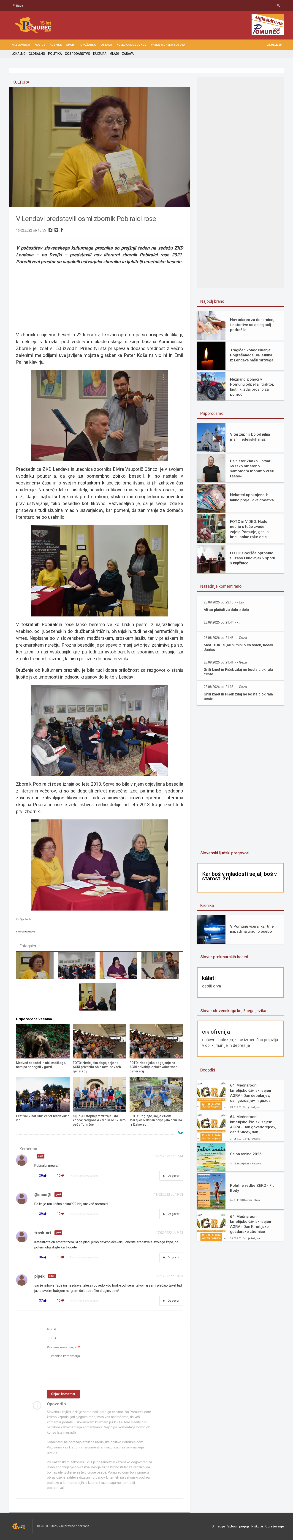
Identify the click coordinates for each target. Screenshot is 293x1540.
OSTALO (106, 44)
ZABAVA (128, 53)
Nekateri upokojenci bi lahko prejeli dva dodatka (252, 497)
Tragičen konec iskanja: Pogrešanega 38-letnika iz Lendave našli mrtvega (251, 355)
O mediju (218, 1526)
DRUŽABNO (88, 44)
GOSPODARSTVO (77, 53)
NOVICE (40, 44)
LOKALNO (18, 53)
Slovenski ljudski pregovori (224, 852)
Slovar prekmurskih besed (224, 956)
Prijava (18, 5)
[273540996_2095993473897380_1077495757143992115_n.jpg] (37, 967)
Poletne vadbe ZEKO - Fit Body (252, 1188)
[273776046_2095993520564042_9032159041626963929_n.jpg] (120, 967)
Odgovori (171, 1176)
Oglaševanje (274, 1526)
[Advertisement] (240, 250)
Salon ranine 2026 (246, 1154)
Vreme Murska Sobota (168, 44)
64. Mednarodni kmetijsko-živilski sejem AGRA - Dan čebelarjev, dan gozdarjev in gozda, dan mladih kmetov (251, 1093)
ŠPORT (71, 44)
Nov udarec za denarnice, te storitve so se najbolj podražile (252, 324)
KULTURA (99, 53)
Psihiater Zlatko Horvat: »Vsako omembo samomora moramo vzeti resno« (252, 468)
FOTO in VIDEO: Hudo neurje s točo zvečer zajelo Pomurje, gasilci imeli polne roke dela (249, 529)
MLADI (114, 53)
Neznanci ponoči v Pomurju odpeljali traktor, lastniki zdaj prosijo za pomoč (252, 387)
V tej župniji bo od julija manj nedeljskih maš (250, 437)
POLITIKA (55, 53)
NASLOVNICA (20, 44)
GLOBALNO (37, 53)
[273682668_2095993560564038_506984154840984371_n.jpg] (79, 967)
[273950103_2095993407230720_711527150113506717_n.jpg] (162, 967)
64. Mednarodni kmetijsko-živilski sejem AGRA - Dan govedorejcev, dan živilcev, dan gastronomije (253, 1124)
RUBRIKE (56, 44)
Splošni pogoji (238, 1526)
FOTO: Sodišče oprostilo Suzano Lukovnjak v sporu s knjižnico (252, 558)
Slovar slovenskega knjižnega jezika (233, 1010)
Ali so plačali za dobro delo (226, 610)
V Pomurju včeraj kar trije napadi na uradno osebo (252, 929)
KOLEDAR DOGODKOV (131, 44)
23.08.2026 (274, 44)
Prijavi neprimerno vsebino (84, 1176)
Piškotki (257, 1526)
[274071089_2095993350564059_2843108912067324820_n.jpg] (99, 999)
